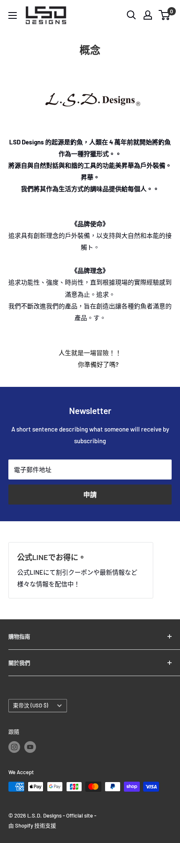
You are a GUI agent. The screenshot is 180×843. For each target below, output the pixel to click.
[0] (164, 15)
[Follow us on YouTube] (30, 747)
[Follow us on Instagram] (14, 747)
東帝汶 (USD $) (30, 705)
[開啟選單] (12, 15)
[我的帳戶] (148, 15)
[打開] (131, 15)
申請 (90, 494)
